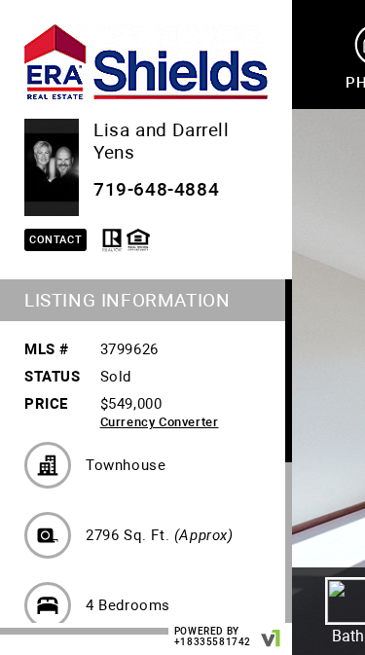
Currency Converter (159, 422)
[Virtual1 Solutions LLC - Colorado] (271, 629)
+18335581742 (212, 642)
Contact (55, 240)
